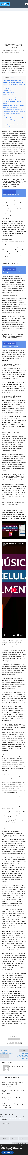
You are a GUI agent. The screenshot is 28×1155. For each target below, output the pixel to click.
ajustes (20, 1149)
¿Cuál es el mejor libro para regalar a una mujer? (14, 1104)
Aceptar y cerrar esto (7, 1152)
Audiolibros (13, 52)
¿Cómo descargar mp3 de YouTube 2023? (13, 1091)
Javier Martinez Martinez (17, 50)
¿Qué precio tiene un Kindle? (11, 1098)
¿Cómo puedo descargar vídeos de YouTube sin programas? (13, 1083)
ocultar (12, 77)
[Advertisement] (14, 26)
